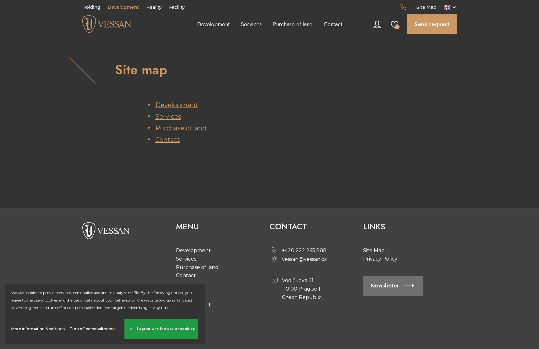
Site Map (426, 7)
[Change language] (450, 7)
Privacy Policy (380, 259)
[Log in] (377, 24)
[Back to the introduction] (129, 24)
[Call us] (404, 7)
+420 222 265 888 (304, 250)
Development (176, 105)
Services (168, 116)
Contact (167, 139)
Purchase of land (180, 128)
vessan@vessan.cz (304, 259)
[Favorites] (395, 24)
